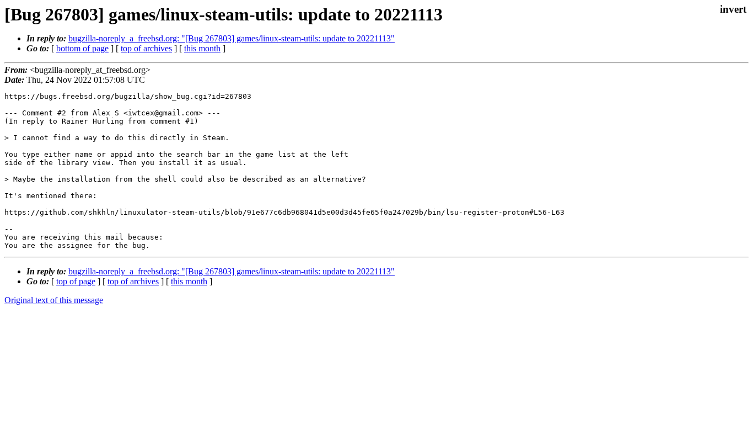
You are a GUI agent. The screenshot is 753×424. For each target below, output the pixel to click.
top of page (75, 281)
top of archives (146, 48)
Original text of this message (53, 300)
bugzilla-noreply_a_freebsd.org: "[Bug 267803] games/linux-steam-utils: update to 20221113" (231, 38)
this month (202, 48)
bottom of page (82, 48)
